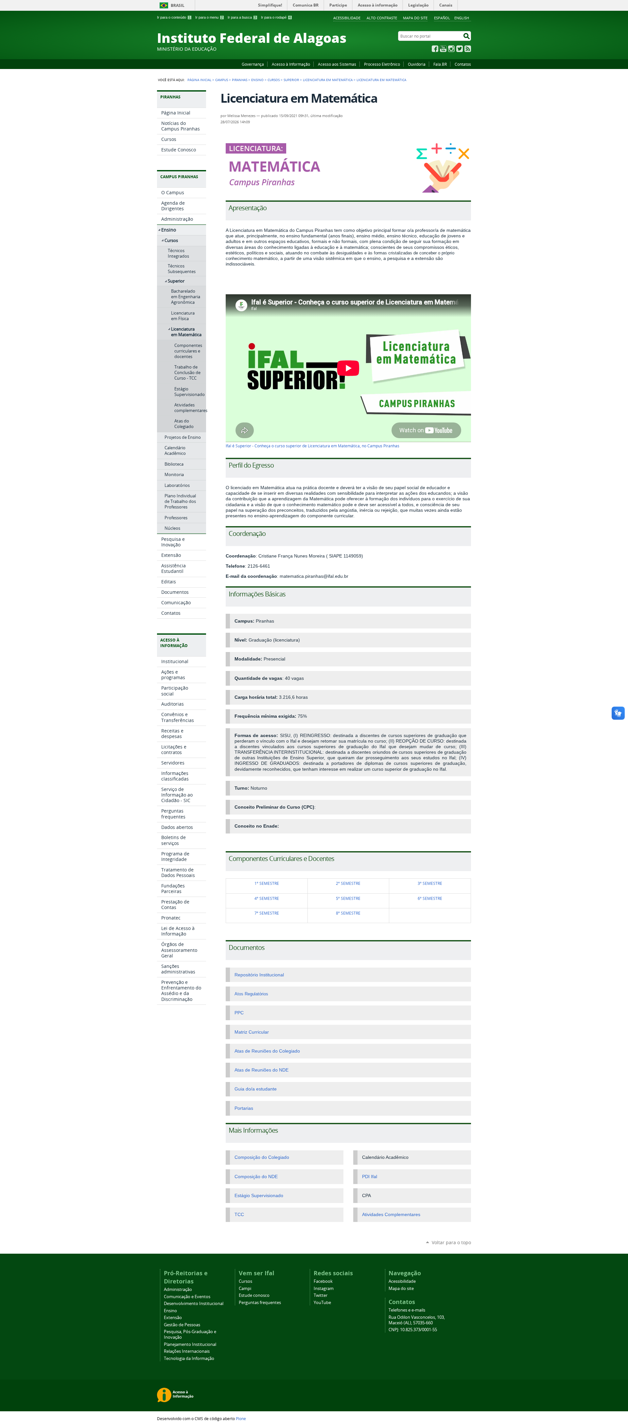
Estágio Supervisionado (259, 1195)
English (461, 17)
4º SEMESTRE (266, 898)
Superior (291, 79)
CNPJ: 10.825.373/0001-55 (413, 1329)
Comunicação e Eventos (187, 1296)
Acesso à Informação (291, 64)
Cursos (274, 79)
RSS (467, 48)
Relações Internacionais (187, 1351)
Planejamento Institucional (190, 1344)
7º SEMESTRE (266, 913)
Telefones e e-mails (407, 1310)
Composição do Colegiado (262, 1157)
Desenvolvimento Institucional (193, 1303)
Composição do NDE (256, 1176)
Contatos (463, 64)
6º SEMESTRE (430, 898)
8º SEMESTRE (348, 913)
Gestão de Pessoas (182, 1325)
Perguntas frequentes (260, 1302)
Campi (245, 1288)
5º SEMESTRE (348, 898)
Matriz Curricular (252, 1032)
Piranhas (239, 79)
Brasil (177, 5)
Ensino (257, 79)
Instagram (451, 48)
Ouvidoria (417, 64)
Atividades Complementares (391, 1214)
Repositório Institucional (259, 974)
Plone (241, 1418)
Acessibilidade (346, 17)
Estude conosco (254, 1295)
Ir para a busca (242, 17)
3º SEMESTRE (430, 883)
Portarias (244, 1108)
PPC (239, 1012)
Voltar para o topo (451, 1242)
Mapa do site (415, 17)
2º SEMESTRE (348, 883)
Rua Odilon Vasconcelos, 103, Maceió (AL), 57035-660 (417, 1320)
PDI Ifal (369, 1176)
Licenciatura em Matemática (328, 79)
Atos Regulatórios (251, 993)
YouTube (443, 48)
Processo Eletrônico (382, 64)
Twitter (459, 48)
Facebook (435, 48)
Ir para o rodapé (276, 17)
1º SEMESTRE (266, 883)
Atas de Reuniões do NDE (261, 1070)
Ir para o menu (209, 17)
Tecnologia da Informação (189, 1358)
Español (442, 17)
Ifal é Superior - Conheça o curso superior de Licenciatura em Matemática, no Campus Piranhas (312, 446)
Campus (221, 79)
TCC (239, 1214)
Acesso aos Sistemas (337, 64)
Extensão (173, 1317)
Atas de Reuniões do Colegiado (267, 1051)
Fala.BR (440, 64)
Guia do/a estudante (256, 1089)
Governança (253, 64)
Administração (178, 1289)
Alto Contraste (382, 17)
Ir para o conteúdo (173, 17)
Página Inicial (199, 79)
